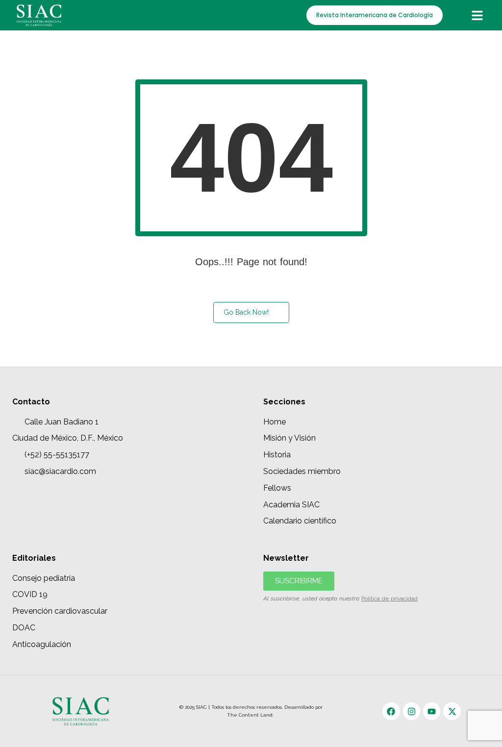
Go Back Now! (246, 312)
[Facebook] (391, 711)
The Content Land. (251, 715)
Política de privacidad (389, 598)
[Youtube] (432, 711)
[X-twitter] (452, 711)
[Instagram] (411, 711)
